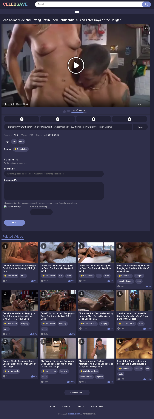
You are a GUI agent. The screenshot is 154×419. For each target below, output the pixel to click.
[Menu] (77, 11)
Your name (9, 169)
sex (14, 141)
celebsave (15, 4)
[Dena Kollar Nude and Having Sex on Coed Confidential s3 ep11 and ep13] (96, 252)
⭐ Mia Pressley (49, 371)
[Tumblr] (93, 119)
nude (21, 141)
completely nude (126, 281)
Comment (9, 180)
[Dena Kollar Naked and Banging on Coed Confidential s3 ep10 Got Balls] (58, 300)
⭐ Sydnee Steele (11, 371)
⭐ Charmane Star (88, 324)
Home (52, 406)
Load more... (77, 392)
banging (139, 276)
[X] (21, 119)
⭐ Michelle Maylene (89, 371)
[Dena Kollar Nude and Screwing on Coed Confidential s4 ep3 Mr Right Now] (20, 252)
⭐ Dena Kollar (20, 149)
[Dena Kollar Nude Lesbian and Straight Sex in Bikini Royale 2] (134, 348)
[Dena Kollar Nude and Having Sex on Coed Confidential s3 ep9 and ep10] (58, 252)
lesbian (139, 369)
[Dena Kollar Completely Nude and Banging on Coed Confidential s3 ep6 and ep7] (134, 252)
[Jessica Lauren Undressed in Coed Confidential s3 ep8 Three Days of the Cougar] (134, 300)
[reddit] (129, 119)
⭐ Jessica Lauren (127, 324)
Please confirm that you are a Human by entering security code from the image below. (41, 203)
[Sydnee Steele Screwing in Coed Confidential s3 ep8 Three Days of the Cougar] (20, 348)
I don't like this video (68, 111)
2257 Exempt (98, 406)
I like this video (64, 111)
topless (100, 377)
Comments (11, 159)
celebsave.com (74, 414)
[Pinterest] (57, 119)
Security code (37, 206)
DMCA (81, 406)
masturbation (86, 377)
